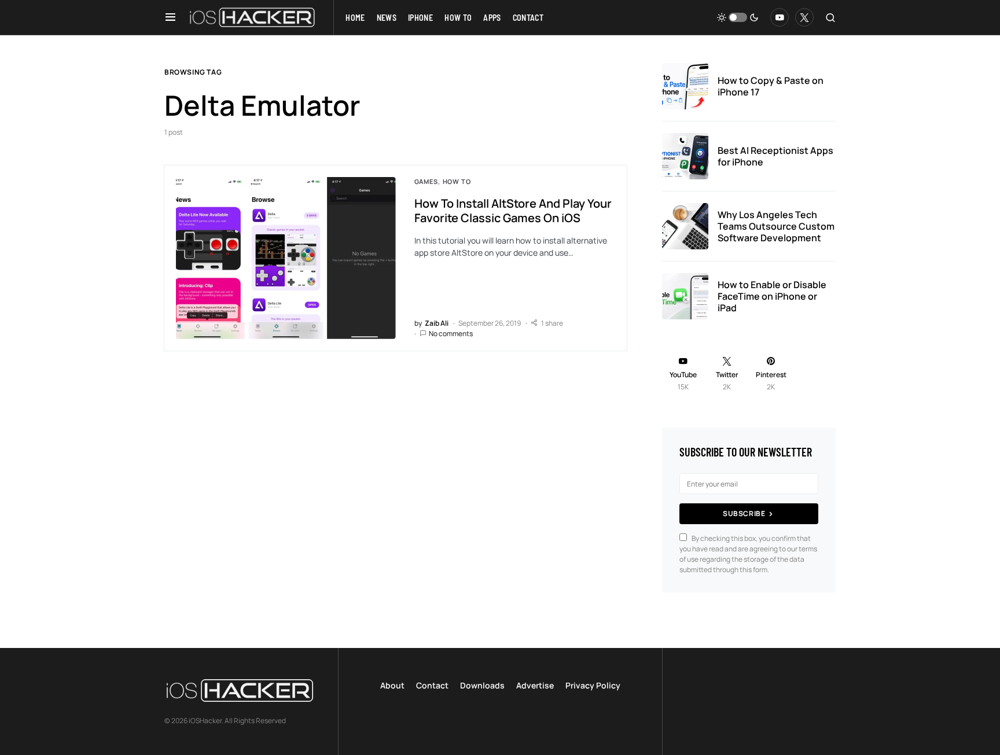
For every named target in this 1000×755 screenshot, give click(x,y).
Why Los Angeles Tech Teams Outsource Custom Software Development (776, 226)
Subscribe (744, 513)
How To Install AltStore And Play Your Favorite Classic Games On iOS (513, 211)
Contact (432, 685)
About (392, 685)
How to (457, 181)
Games (426, 181)
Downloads (482, 685)
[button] (170, 17)
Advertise (535, 685)
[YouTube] (779, 17)
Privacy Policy (592, 685)
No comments (451, 333)
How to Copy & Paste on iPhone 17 (770, 86)
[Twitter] (804, 17)
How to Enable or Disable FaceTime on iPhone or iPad (772, 296)
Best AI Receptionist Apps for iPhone (775, 156)
